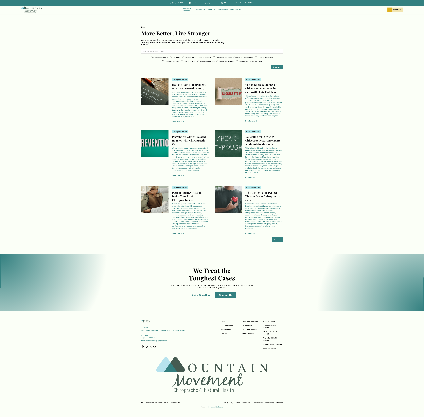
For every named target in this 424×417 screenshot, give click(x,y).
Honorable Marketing (215, 407)
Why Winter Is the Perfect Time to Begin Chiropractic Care (262, 196)
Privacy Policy (228, 403)
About (223, 322)
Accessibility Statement (274, 403)
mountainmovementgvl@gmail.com (154, 341)
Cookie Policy (258, 403)
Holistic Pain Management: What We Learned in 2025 (189, 86)
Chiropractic (247, 326)
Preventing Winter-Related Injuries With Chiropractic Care (189, 140)
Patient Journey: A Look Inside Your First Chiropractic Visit (187, 196)
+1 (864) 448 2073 (148, 338)
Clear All (276, 67)
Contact (224, 334)
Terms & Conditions (243, 403)
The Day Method (227, 326)
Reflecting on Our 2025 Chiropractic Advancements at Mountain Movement (262, 140)
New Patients (223, 10)
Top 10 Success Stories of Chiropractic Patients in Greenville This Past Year (260, 88)
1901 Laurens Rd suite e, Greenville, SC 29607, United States (163, 330)
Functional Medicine (250, 322)
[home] (52, 9)
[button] (188, 10)
